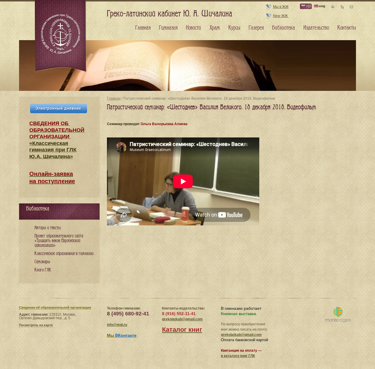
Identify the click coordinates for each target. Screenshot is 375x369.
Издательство (316, 28)
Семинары (42, 261)
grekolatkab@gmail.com (182, 319)
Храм (214, 28)
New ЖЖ (281, 16)
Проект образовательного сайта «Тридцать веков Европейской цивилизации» (59, 241)
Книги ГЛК (43, 270)
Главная (114, 98)
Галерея (256, 28)
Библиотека (283, 28)
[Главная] (61, 36)
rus (308, 6)
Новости (193, 28)
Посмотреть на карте (36, 325)
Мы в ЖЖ (281, 7)
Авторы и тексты (48, 227)
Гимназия (168, 28)
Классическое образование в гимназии (64, 253)
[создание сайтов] (338, 315)
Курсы (234, 28)
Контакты (347, 28)
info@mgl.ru (117, 325)
